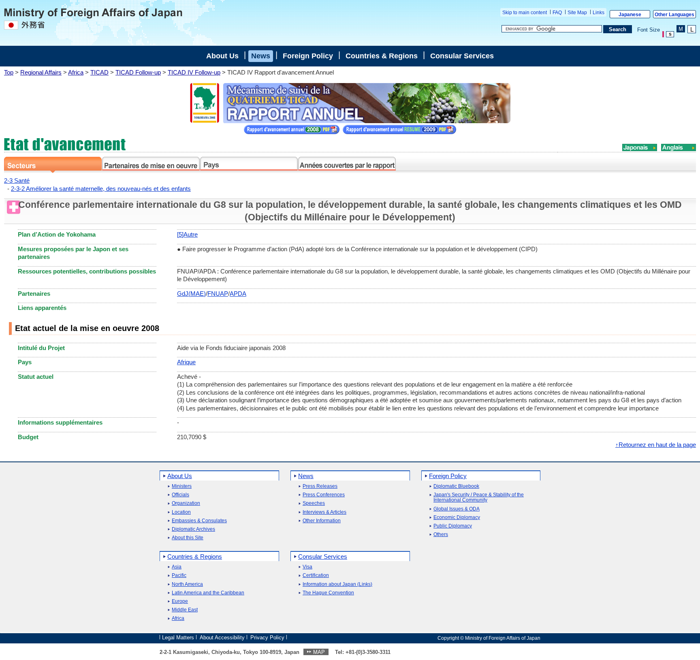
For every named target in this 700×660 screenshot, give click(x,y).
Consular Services (462, 56)
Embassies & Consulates (199, 520)
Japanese (630, 14)
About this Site (187, 537)
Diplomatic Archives (193, 529)
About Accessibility (222, 637)
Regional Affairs (41, 72)
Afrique (186, 362)
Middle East (185, 610)
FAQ (557, 12)
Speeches (314, 503)
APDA (238, 293)
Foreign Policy (308, 56)
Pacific (179, 575)
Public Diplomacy (452, 526)
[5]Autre (187, 234)
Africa (75, 72)
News (260, 56)
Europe (180, 601)
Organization (186, 503)
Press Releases (320, 486)
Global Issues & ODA (456, 509)
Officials (180, 495)
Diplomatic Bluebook (456, 486)
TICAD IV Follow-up (194, 72)
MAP (319, 652)
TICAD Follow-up (138, 72)
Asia (176, 567)
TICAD (99, 72)
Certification (316, 575)
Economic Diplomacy (456, 517)
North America (187, 584)
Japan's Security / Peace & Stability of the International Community (478, 497)
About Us (222, 56)
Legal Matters (178, 637)
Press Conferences (324, 495)
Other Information (322, 520)
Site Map (577, 12)
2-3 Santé (17, 180)
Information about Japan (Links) (337, 584)
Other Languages (674, 14)
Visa (307, 567)
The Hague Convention (328, 593)
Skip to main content (524, 12)
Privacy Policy (267, 637)
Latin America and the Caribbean (208, 593)
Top (8, 72)
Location (181, 512)
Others (440, 534)
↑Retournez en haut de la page (655, 444)
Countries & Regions (382, 56)
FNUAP (217, 293)
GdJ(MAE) (191, 293)
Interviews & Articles (324, 512)
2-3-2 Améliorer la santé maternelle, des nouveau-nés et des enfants (101, 188)
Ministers (182, 486)
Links (598, 12)
